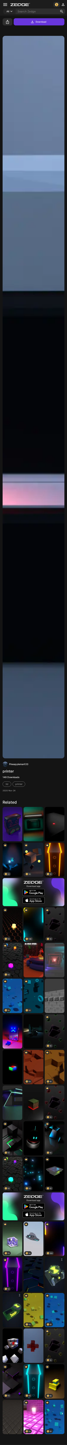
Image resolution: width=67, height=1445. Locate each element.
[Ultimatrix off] (12, 1310)
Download (41, 21)
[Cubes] (12, 1345)
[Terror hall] (33, 824)
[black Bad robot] (33, 1138)
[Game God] (12, 1031)
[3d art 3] (54, 960)
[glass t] (33, 1345)
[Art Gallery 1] (12, 1103)
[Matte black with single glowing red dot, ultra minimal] (54, 824)
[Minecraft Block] (33, 1103)
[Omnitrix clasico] (54, 1274)
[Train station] (33, 1031)
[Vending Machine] (12, 824)
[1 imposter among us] (33, 960)
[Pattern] (33, 1274)
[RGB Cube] (12, 1067)
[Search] (61, 11)
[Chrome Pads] (12, 1417)
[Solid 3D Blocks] (54, 996)
